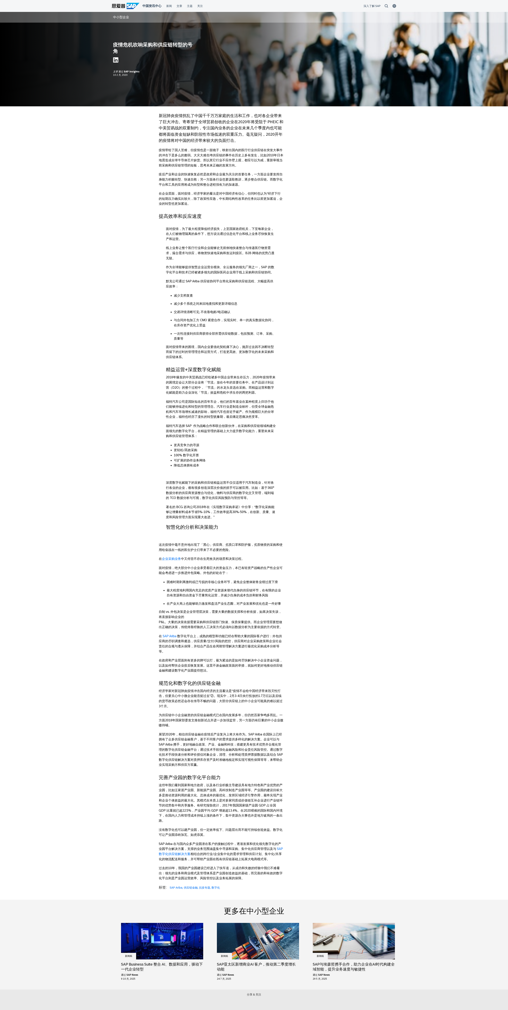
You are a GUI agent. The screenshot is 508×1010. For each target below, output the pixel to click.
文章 (115, 71)
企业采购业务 (171, 558)
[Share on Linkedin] (115, 61)
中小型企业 (121, 17)
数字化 (216, 887)
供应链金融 (191, 887)
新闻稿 (128, 956)
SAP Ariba (169, 636)
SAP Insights (132, 71)
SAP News (132, 974)
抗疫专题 (204, 887)
